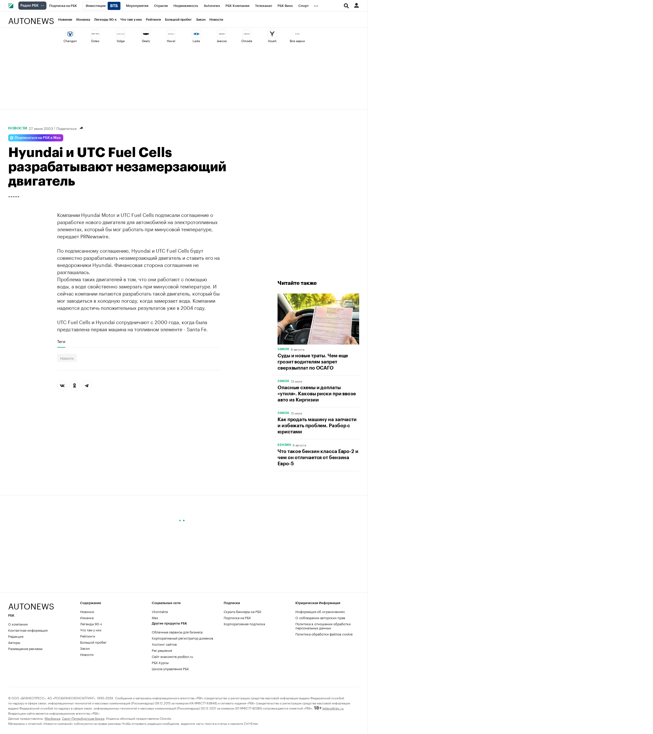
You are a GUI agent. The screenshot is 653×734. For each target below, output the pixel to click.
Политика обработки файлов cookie (324, 633)
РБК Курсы (160, 662)
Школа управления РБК (170, 668)
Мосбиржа (52, 718)
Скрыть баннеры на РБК (242, 611)
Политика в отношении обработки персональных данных (323, 625)
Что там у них (131, 19)
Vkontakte (160, 611)
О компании (18, 623)
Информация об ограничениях (320, 611)
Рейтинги (153, 19)
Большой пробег (178, 19)
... (316, 4)
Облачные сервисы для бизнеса (177, 631)
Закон (201, 19)
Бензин (284, 444)
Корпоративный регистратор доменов (182, 637)
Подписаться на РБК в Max (38, 138)
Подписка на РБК (237, 617)
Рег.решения (162, 650)
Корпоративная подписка (244, 623)
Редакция (15, 636)
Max (155, 617)
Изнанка (83, 19)
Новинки (65, 19)
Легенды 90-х (105, 19)
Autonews (31, 18)
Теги (61, 341)
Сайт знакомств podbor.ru (172, 656)
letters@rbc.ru (333, 707)
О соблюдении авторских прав (320, 617)
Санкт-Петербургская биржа (83, 718)
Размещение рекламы (25, 648)
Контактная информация (28, 629)
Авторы (14, 642)
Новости (216, 19)
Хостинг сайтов (164, 643)
